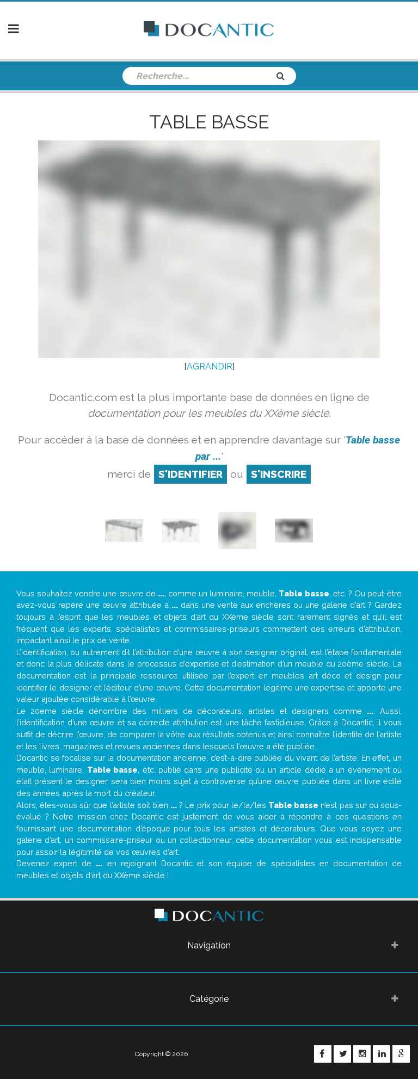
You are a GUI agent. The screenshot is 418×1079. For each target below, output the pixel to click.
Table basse (209, 122)
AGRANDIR (209, 366)
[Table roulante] (237, 530)
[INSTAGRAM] (362, 1054)
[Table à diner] (180, 530)
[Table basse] (124, 530)
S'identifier (190, 474)
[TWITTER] (342, 1054)
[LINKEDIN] (381, 1054)
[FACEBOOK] (322, 1054)
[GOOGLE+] (401, 1054)
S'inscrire (278, 474)
